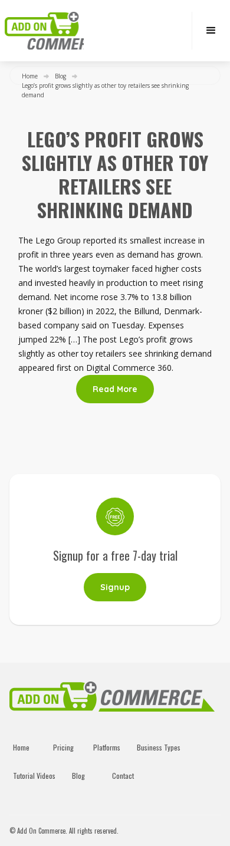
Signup (115, 587)
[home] (44, 31)
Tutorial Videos (34, 776)
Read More (115, 389)
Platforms (106, 747)
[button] (211, 31)
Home (30, 76)
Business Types (158, 747)
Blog (60, 76)
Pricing (63, 747)
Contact (123, 776)
